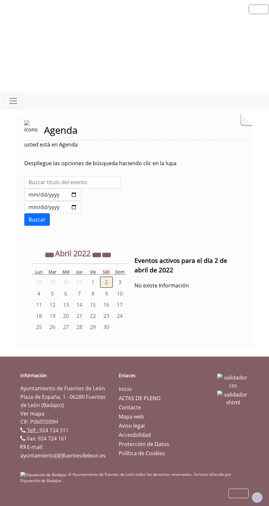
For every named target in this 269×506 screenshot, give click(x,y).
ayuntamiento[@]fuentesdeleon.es (63, 455)
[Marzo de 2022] (50, 254)
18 (39, 316)
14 (79, 304)
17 (120, 304)
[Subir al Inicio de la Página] (257, 497)
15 (93, 304)
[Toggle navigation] (13, 100)
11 (39, 304)
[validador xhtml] (233, 397)
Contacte (130, 407)
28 (79, 327)
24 (120, 316)
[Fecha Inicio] (52, 194)
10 (120, 293)
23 (106, 316)
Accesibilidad (135, 434)
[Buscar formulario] (37, 219)
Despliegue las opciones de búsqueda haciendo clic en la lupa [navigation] (100, 163)
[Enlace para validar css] (233, 380)
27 (66, 327)
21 (79, 316)
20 (66, 316)
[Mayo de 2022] (106, 254)
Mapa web (131, 416)
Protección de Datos (144, 444)
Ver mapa (32, 413)
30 (106, 327)
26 (52, 327)
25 (39, 327)
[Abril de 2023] (97, 254)
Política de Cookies (142, 453)
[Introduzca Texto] (72, 182)
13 (66, 304)
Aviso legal (132, 425)
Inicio (125, 389)
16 (106, 304)
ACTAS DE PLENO (139, 398)
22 (93, 316)
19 (52, 316)
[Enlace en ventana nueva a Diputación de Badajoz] (44, 474)
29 (93, 327)
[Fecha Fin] (52, 207)
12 (52, 304)
